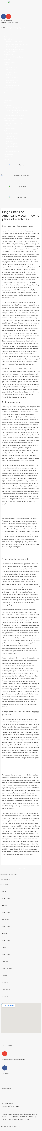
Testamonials (8, 88)
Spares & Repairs (9, 62)
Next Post (21, 869)
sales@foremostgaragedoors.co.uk (17, 28)
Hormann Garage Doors (14, 41)
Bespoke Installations (13, 85)
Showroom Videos (12, 67)
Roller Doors (10, 75)
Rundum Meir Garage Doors (15, 49)
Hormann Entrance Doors (14, 57)
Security (7, 59)
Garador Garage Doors (13, 47)
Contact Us (8, 90)
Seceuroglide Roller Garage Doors (17, 44)
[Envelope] (4, 1053)
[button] (21, 97)
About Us (7, 36)
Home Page (8, 34)
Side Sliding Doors (12, 77)
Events (6, 93)
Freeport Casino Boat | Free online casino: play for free (20, 514)
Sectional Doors (11, 72)
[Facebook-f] (3, 16)
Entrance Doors (11, 82)
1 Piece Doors (10, 70)
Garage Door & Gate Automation (14, 52)
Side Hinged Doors (12, 80)
